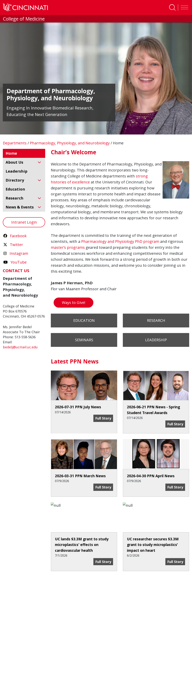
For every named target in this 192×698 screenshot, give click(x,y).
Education (84, 320)
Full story (104, 418)
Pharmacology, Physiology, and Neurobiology (70, 143)
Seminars (84, 339)
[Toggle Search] (172, 7)
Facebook (18, 235)
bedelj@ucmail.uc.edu (20, 347)
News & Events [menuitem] (20, 207)
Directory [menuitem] (15, 180)
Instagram (19, 253)
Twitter (16, 244)
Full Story (104, 561)
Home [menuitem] (11, 153)
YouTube (18, 262)
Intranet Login (24, 222)
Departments (15, 143)
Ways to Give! (73, 302)
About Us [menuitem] (14, 162)
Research (156, 320)
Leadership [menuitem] (16, 171)
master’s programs (68, 247)
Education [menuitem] (15, 189)
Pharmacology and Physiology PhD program (120, 241)
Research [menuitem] (14, 198)
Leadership (156, 339)
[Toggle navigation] (183, 7)
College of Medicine (24, 19)
